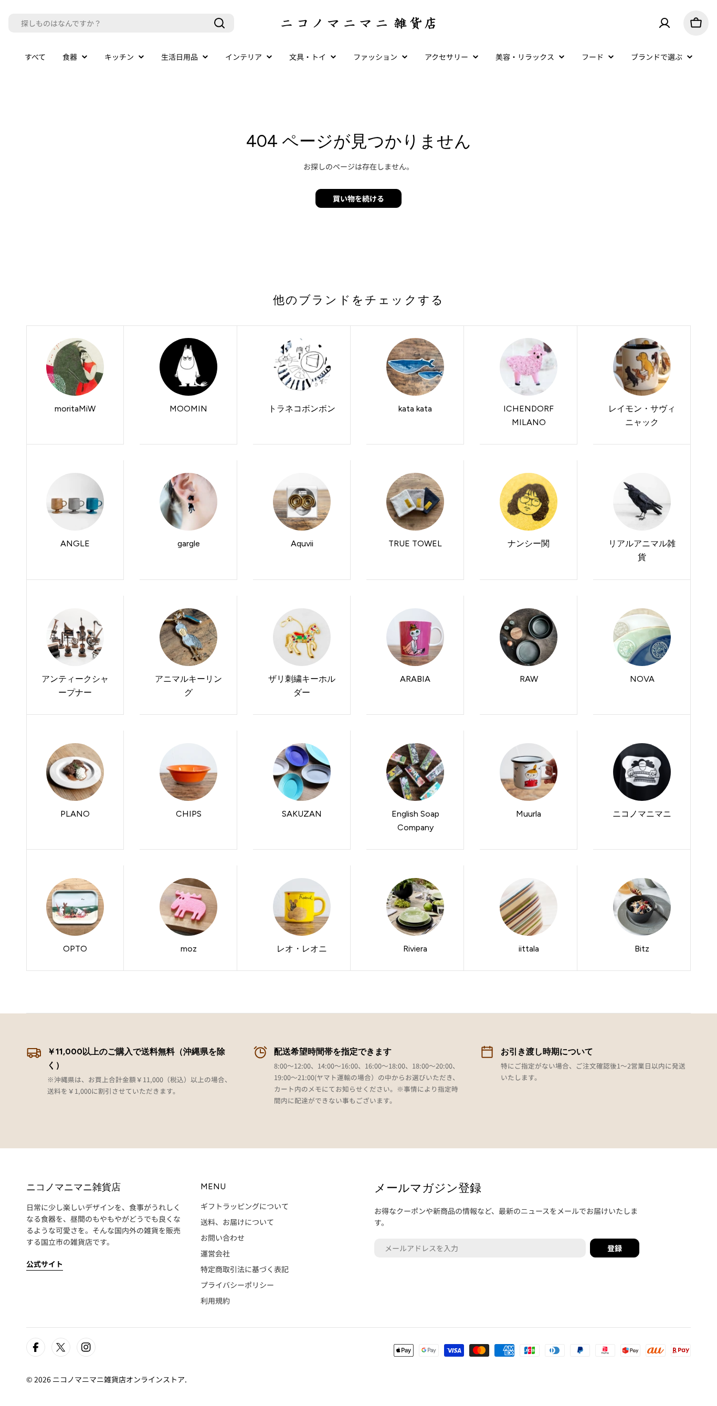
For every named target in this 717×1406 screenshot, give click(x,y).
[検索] (219, 23)
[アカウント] (664, 23)
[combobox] (121, 23)
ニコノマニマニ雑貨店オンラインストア (118, 1379)
